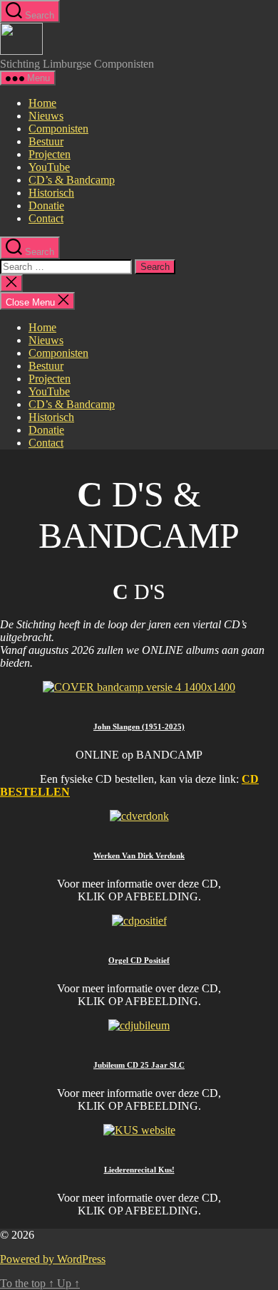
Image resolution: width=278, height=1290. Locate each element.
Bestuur (46, 141)
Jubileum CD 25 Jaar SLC (139, 1065)
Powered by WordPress (52, 1259)
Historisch (51, 193)
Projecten (50, 154)
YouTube (49, 167)
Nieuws (46, 116)
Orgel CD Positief (139, 960)
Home (42, 103)
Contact (46, 218)
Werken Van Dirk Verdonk (139, 855)
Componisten (58, 129)
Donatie (46, 205)
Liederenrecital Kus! (139, 1169)
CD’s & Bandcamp (72, 180)
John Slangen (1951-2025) (139, 726)
